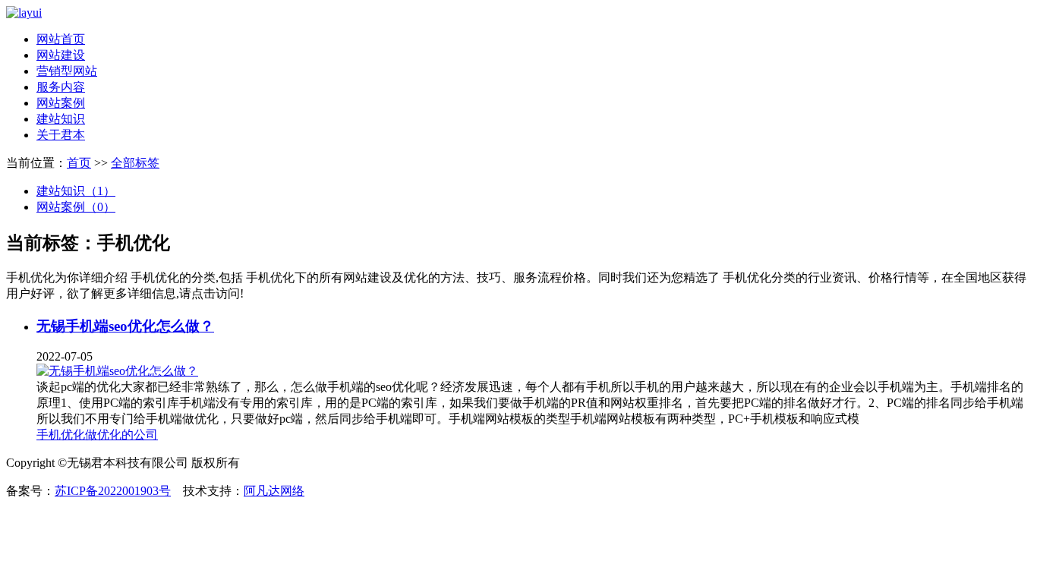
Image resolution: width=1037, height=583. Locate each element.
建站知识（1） (75, 190)
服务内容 (60, 86)
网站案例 (60, 102)
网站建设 (60, 55)
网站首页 (60, 39)
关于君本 (60, 134)
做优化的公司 (121, 434)
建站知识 (60, 118)
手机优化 (60, 434)
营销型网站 (66, 71)
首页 (79, 162)
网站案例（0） (75, 206)
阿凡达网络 (274, 490)
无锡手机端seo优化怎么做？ (125, 326)
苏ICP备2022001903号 (113, 490)
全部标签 (135, 162)
